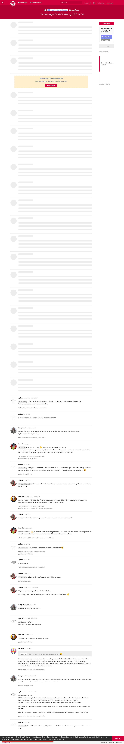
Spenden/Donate (7, 742)
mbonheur (24, 548)
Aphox (23, 448)
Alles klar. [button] (118, 738)
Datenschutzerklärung (115, 742)
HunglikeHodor (26, 484)
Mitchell (23, 726)
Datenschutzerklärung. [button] (56, 739)
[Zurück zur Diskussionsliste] (2, 2)
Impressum (104, 742)
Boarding (24, 402)
